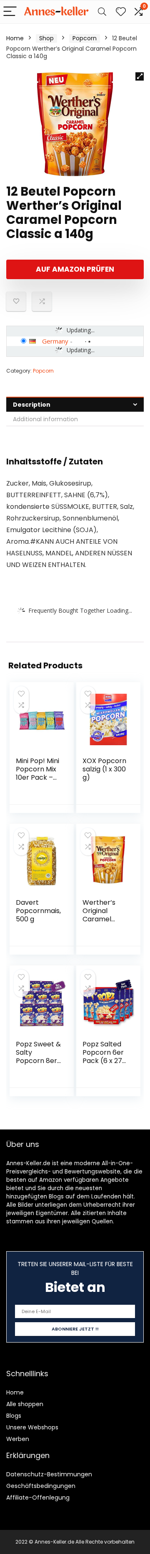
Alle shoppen (24, 1404)
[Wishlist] (121, 12)
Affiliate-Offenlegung (38, 1497)
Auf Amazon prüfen (75, 269)
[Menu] (10, 12)
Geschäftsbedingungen (40, 1486)
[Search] (102, 12)
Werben (17, 1439)
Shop (46, 38)
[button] (139, 76)
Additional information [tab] (45, 419)
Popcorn (84, 38)
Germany (55, 341)
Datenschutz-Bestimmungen (49, 1474)
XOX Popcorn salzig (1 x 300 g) (104, 769)
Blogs (13, 1416)
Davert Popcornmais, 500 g (38, 911)
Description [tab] (31, 404)
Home (15, 38)
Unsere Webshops (32, 1427)
